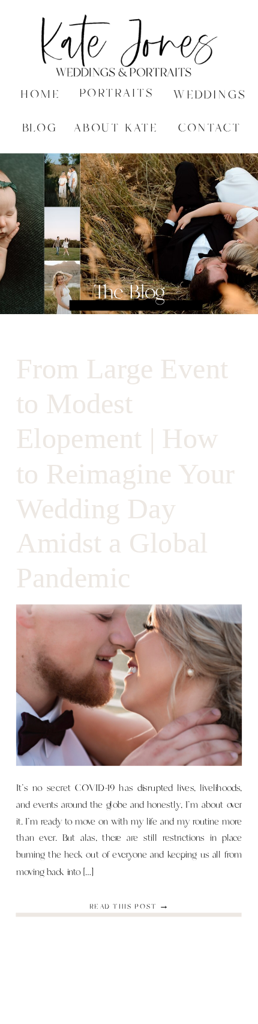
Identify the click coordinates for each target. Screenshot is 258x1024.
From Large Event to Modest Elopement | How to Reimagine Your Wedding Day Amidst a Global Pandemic (125, 473)
